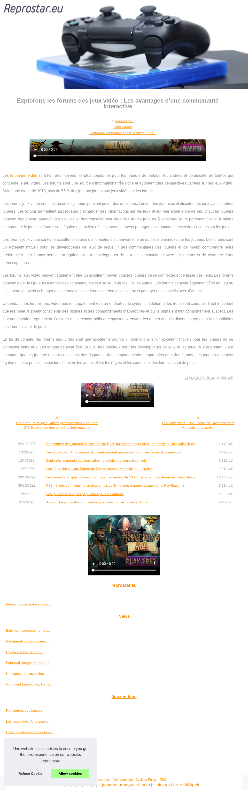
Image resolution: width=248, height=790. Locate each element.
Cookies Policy (146, 780)
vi (171, 785)
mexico (112, 785)
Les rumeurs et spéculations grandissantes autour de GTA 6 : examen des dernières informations (57, 425)
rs (154, 785)
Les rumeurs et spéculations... (29, 764)
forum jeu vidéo (23, 175)
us (165, 785)
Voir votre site (123, 780)
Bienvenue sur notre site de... (28, 604)
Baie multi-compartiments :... (28, 630)
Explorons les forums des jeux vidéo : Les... (122, 133)
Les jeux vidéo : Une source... (29, 721)
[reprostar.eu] (124, 44)
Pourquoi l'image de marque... (29, 663)
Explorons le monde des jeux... (29, 732)
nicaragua (127, 785)
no (143, 785)
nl (137, 785)
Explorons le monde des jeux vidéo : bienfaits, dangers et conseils (96, 460)
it (99, 785)
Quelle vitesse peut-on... (24, 652)
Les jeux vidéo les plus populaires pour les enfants (85, 494)
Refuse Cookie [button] (30, 773)
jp (103, 785)
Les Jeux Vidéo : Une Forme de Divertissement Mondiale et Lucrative (198, 425)
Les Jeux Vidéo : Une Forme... (29, 743)
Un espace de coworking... (26, 674)
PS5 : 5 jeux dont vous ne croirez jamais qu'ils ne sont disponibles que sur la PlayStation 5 (115, 485)
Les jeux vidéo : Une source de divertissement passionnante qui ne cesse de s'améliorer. (114, 452)
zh (197, 785)
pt (148, 785)
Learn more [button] (50, 761)
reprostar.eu (124, 121)
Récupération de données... (27, 641)
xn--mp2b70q (184, 785)
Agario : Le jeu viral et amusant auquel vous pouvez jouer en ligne (96, 502)
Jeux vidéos (123, 127)
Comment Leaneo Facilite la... (29, 684)
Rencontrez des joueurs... (26, 710)
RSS (163, 780)
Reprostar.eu (101, 780)
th (159, 785)
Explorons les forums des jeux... (30, 754)
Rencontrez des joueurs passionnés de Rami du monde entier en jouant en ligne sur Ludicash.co (120, 443)
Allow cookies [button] (70, 773)
